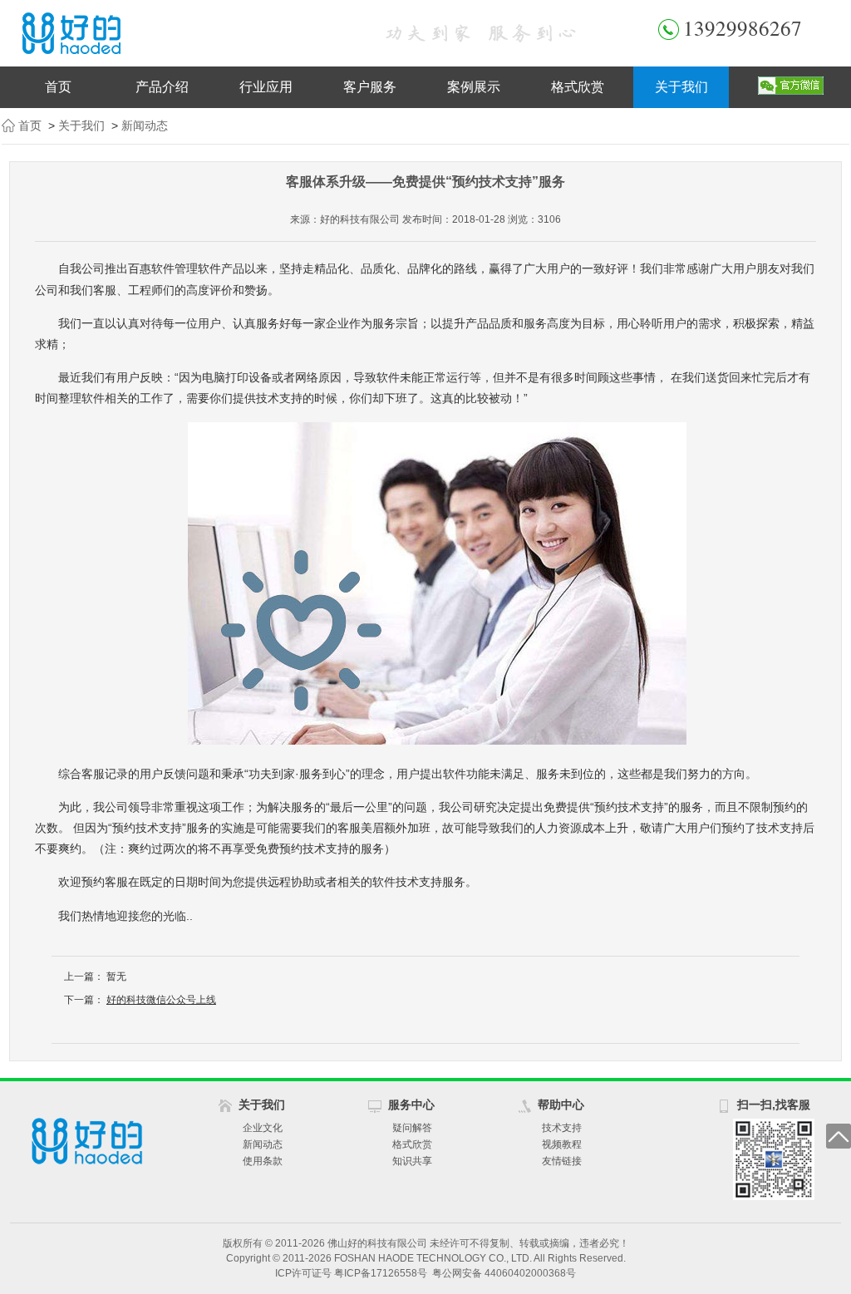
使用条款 (263, 1161)
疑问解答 (412, 1128)
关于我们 (681, 87)
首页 (58, 87)
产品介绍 (162, 87)
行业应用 (266, 87)
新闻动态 (144, 125)
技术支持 (562, 1128)
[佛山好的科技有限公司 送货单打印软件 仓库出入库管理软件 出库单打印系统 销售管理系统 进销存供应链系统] (176, 33)
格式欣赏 (577, 87)
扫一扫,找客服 (773, 1104)
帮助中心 (561, 1104)
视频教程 (562, 1144)
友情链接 (562, 1161)
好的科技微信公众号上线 (161, 1000)
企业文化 (263, 1128)
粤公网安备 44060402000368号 (504, 1273)
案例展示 (473, 87)
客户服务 (369, 87)
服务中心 (411, 1104)
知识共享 (412, 1161)
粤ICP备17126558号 (380, 1273)
